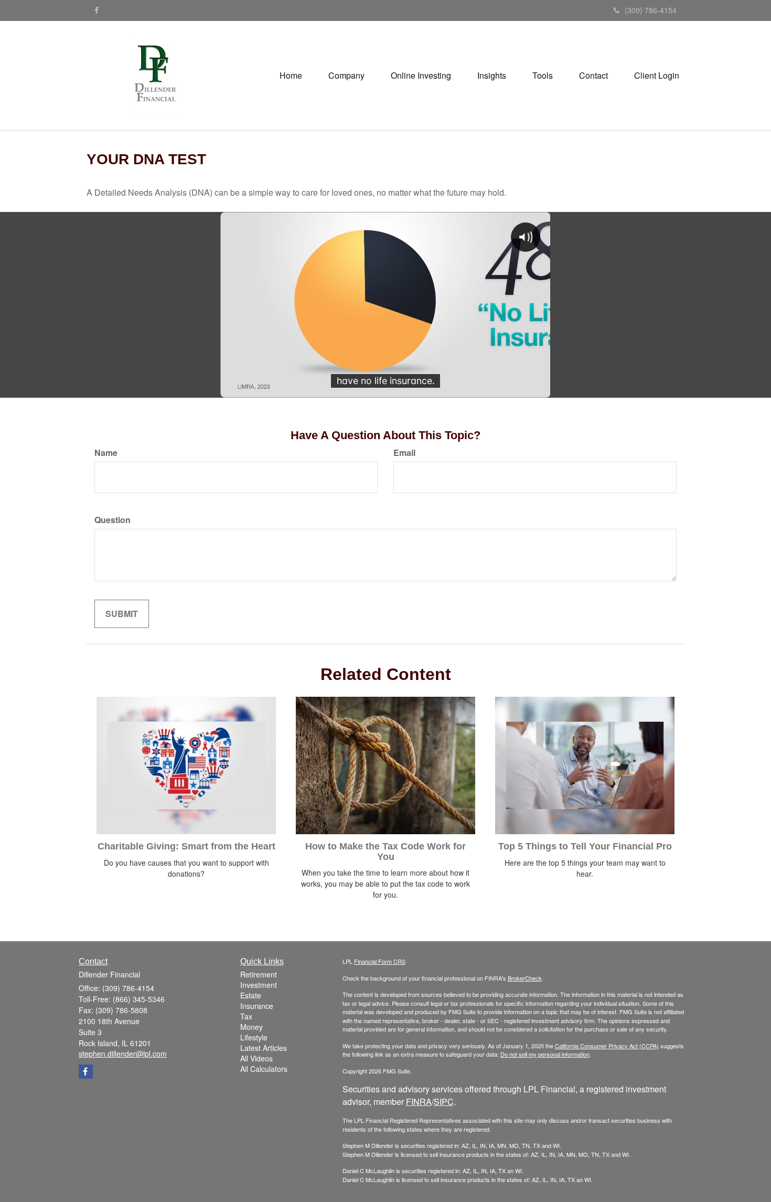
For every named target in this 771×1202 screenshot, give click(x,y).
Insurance (256, 1006)
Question (112, 520)
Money (251, 1027)
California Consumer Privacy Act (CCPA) (607, 1045)
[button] (346, 76)
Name (105, 453)
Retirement (258, 974)
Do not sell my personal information (545, 1054)
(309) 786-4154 (651, 10)
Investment (258, 985)
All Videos (256, 1058)
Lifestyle (253, 1037)
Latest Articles (263, 1048)
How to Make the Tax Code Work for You (385, 851)
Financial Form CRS (379, 961)
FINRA (419, 1101)
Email (404, 453)
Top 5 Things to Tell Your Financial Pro (585, 846)
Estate (250, 995)
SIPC (444, 1101)
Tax (246, 1016)
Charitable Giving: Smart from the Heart (186, 846)
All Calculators (263, 1068)
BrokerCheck (525, 978)
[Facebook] (96, 10)
